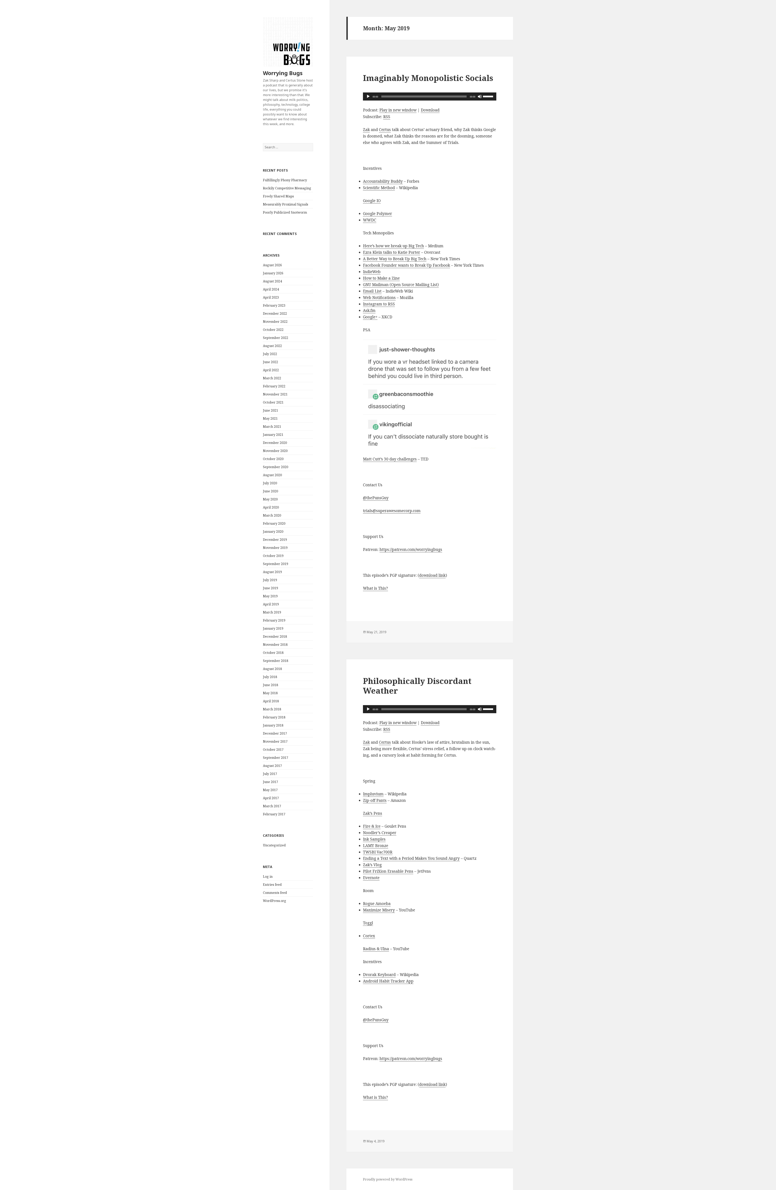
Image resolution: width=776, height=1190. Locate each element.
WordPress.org (274, 901)
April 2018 (271, 701)
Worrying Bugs (283, 73)
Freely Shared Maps (278, 196)
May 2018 (270, 693)
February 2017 (274, 814)
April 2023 (271, 297)
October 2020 (273, 459)
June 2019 (270, 588)
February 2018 (274, 717)
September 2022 (275, 338)
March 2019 (272, 612)
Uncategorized (274, 845)
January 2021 (273, 434)
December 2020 (275, 442)
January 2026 (273, 273)
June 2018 (270, 685)
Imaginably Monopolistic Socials (428, 77)
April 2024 (271, 289)
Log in (268, 876)
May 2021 (270, 418)
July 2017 (270, 774)
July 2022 (270, 354)
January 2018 (273, 725)
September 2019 (275, 564)
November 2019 (275, 547)
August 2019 (272, 572)
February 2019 (274, 620)
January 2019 (273, 628)
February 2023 (274, 305)
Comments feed (275, 892)
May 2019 (270, 596)
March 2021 (272, 426)
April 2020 (271, 507)
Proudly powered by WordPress (387, 1179)
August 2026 (272, 265)
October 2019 (273, 556)
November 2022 (275, 321)
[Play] (368, 96)
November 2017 (275, 741)
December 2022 (275, 313)
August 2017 (272, 765)
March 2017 (272, 806)
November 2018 (275, 644)
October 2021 (273, 402)
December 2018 (275, 636)
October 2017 (273, 749)
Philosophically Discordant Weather (417, 685)
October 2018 (273, 652)
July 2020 (270, 483)
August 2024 (272, 281)
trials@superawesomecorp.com (392, 510)
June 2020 (270, 491)
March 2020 (272, 515)
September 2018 (275, 660)
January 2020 (273, 531)
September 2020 (275, 467)
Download (430, 110)
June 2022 (270, 362)
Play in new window (397, 110)
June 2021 (270, 410)
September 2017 (275, 757)
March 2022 (272, 378)
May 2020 (270, 499)
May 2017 (270, 790)
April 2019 (271, 604)
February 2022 (274, 386)
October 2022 (273, 329)
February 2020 (274, 523)
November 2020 (275, 451)
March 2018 (272, 709)
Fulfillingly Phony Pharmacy (285, 180)
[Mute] (480, 96)
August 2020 (272, 475)
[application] (429, 96)
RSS (386, 116)
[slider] (488, 96)
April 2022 (271, 370)
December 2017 (275, 733)
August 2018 (272, 669)
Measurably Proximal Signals (285, 204)
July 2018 (270, 677)
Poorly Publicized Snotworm (285, 212)
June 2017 (270, 782)
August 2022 (272, 346)
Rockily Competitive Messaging (287, 188)
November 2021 (275, 394)
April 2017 (271, 798)
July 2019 (270, 580)
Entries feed (272, 884)
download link (432, 575)
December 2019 (275, 539)
